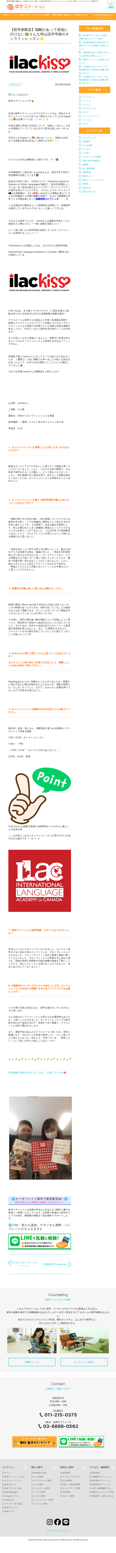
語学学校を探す (11, 1492)
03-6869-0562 (60, 1426)
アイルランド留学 (41, 1488)
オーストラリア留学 (42, 1480)
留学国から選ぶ (40, 1473)
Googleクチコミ (11, 1496)
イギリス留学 (39, 1496)
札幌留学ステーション (101, 1476)
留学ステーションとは (14, 1476)
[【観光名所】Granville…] (55, 1264)
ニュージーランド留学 (43, 1500)
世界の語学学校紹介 (92, 160)
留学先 (86, 184)
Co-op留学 (88, 145)
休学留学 (66, 1492)
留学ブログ (15, 85)
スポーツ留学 (68, 1496)
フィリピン (88, 120)
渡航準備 (87, 172)
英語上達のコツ (90, 191)
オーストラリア (90, 108)
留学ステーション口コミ (94, 180)
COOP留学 (67, 1480)
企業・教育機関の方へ (101, 1488)
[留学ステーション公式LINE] (66, 1522)
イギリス (87, 104)
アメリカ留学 (39, 1492)
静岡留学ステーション (101, 1484)
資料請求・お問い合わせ (102, 1496)
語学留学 (66, 1473)
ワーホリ (87, 149)
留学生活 (87, 187)
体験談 (86, 164)
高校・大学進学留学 (71, 1484)
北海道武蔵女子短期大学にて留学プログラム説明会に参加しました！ (94, 45)
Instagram (9, 1500)
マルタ (86, 123)
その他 (86, 153)
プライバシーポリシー (58, 1530)
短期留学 (87, 141)
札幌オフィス (32, 1362)
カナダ (86, 112)
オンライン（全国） (84, 1362)
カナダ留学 (38, 1476)
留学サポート (10, 1484)
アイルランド (89, 97)
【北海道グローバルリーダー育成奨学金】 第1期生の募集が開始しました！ (94, 79)
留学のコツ (88, 176)
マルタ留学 (38, 1484)
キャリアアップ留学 (71, 1488)
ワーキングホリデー (71, 1476)
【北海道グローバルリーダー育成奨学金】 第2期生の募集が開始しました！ (94, 69)
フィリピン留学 (40, 1503)
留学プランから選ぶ (13, 1488)
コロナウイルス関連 (92, 157)
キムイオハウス (90, 137)
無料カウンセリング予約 (102, 1492)
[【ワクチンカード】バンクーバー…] (24, 1264)
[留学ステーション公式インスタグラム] (49, 1522)
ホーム (7, 1473)
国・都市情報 (89, 168)
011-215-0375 (60, 1415)
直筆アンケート (11, 1507)
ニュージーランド (91, 116)
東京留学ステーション (101, 1480)
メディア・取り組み (13, 1503)
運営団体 (95, 1473)
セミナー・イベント (13, 1480)
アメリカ (87, 100)
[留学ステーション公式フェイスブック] (57, 1522)
